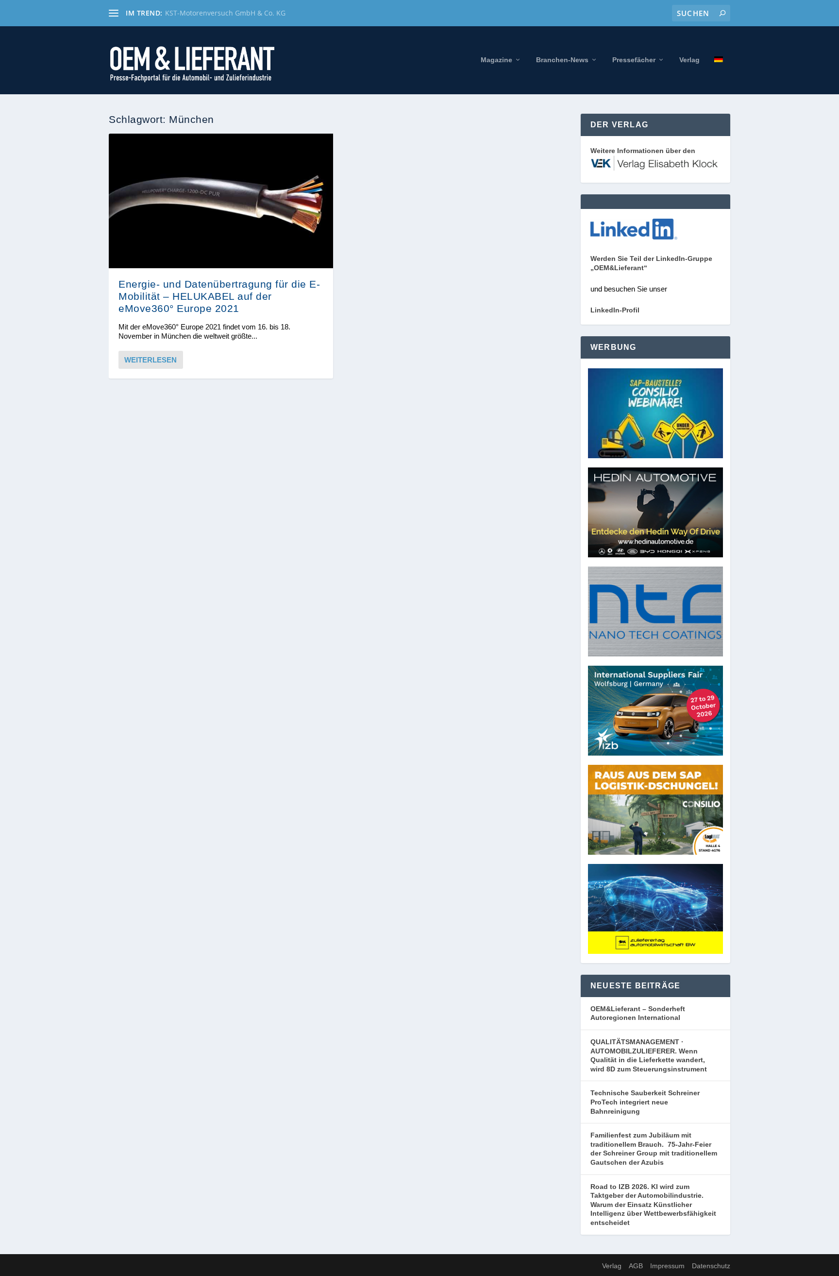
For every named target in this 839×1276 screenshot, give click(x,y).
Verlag (689, 60)
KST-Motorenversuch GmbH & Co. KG (225, 12)
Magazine (496, 60)
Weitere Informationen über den (642, 151)
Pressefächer (633, 60)
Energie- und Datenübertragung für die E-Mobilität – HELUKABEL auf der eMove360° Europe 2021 (219, 296)
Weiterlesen (150, 360)
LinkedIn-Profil (614, 310)
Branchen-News (562, 60)
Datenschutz (711, 1266)
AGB (636, 1266)
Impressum (667, 1266)
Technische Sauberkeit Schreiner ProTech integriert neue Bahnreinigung (645, 1102)
